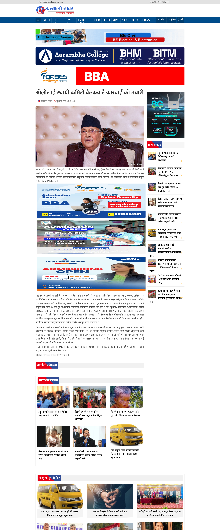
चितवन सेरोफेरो (81, 21)
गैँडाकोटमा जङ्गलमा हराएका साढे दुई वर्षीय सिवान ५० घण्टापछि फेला (125, 413)
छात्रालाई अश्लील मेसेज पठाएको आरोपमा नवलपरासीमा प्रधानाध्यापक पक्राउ (165, 250)
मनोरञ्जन (125, 20)
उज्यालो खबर (46, 101)
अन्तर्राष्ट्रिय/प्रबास (146, 21)
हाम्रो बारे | (153, 2)
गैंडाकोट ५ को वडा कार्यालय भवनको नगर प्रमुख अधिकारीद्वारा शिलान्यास (88, 415)
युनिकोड (161, 20)
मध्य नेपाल (69, 21)
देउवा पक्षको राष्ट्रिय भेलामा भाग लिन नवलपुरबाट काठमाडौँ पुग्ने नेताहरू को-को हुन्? (166, 296)
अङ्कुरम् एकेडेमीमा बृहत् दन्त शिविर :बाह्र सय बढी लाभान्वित (52, 413)
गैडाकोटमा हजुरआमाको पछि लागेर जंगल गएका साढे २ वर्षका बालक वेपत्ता (53, 455)
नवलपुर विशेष (56, 21)
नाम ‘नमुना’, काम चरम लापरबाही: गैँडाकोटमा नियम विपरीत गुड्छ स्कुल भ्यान (125, 454)
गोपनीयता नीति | (160, 2)
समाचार (97, 20)
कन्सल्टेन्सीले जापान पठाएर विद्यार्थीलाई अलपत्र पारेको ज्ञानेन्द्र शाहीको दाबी (88, 455)
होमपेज (47, 20)
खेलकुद (135, 20)
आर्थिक (116, 20)
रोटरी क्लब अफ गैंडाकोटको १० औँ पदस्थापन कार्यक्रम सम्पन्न (169, 279)
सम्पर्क (167, 2)
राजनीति (106, 20)
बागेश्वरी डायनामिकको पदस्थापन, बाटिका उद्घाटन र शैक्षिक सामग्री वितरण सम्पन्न (165, 265)
